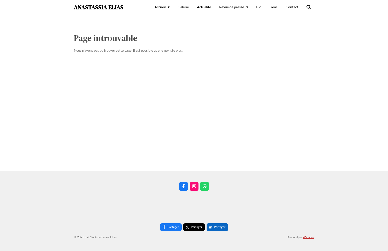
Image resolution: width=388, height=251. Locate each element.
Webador (308, 237)
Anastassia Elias (98, 7)
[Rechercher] (308, 7)
